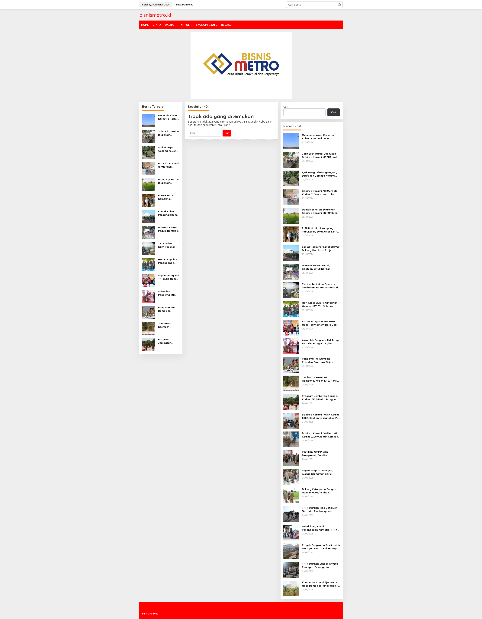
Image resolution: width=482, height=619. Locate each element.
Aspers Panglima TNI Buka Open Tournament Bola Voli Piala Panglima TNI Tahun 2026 (168, 277)
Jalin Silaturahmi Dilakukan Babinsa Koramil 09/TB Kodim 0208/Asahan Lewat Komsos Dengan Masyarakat (168, 133)
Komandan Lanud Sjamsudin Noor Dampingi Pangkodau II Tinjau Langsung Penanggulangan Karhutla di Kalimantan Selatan (320, 584)
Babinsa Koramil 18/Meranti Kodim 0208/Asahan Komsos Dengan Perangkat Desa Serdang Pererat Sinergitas (320, 435)
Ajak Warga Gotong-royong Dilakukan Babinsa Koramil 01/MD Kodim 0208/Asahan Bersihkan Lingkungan (168, 149)
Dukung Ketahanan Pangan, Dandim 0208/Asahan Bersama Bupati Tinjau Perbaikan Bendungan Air (319, 491)
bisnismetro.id (155, 14)
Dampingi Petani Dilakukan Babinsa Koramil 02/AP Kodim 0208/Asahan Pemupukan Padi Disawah (168, 181)
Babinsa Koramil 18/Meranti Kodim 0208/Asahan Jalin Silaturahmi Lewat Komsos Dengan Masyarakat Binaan (168, 165)
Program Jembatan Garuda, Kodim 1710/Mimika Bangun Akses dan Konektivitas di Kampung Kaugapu (168, 341)
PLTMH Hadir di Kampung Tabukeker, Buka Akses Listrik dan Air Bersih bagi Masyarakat (168, 197)
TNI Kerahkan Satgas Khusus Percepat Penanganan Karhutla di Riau (320, 565)
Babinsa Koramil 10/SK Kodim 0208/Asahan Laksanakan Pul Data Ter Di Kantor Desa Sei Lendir (320, 416)
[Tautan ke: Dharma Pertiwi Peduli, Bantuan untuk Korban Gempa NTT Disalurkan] (148, 232)
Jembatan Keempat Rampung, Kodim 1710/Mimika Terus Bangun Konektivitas (168, 325)
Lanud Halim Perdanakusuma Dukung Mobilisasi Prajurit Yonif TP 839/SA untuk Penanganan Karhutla (168, 213)
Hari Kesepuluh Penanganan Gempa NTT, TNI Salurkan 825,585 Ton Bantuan (168, 261)
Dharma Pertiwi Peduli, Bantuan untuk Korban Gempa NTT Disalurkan (168, 229)
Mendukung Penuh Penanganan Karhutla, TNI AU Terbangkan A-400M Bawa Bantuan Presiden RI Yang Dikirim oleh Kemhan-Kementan (320, 528)
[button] (339, 5)
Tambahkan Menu (183, 4)
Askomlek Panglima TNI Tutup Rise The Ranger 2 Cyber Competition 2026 (168, 293)
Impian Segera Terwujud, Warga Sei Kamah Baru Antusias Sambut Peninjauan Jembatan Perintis (320, 472)
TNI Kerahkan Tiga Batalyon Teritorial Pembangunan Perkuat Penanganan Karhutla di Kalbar (319, 509)
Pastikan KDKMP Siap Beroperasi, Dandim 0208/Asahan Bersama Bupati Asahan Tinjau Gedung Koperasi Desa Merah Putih (321, 453)
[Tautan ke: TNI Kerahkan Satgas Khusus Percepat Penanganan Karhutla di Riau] (291, 569)
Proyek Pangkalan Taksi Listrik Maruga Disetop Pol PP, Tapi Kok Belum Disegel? (321, 547)
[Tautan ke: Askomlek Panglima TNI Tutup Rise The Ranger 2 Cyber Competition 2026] (148, 296)
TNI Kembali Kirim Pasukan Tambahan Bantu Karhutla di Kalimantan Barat (167, 245)
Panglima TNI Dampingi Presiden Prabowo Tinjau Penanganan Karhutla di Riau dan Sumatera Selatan (168, 309)
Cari (285, 106)
